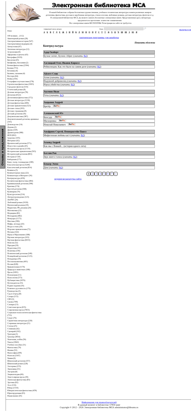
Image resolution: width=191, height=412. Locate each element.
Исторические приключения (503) (21, 151)
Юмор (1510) (12, 388)
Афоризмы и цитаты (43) (17, 54)
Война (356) (12, 79)
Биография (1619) (14, 57)
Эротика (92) (12, 382)
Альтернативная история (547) (20, 41)
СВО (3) (10, 299)
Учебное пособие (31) (16, 345)
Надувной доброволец (55, 81)
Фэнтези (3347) (13, 355)
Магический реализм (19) (18, 205)
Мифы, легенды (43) (15, 224)
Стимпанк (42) (13, 329)
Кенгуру (48, 117)
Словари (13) (12, 304)
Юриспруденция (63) (16, 393)
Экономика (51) (13, 369)
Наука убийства (52, 84)
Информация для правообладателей (99, 402)
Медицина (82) (13, 213)
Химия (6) (11, 358)
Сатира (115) (12, 296)
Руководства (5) (13, 291)
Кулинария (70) (13, 191)
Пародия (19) (12, 245)
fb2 (85, 56)
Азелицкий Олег (52, 63)
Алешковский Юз (53, 113)
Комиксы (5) (12, 170)
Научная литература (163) (18, 237)
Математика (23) (14, 210)
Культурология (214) (16, 194)
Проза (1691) (12, 272)
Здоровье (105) (13, 138)
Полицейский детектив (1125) (19, 256)
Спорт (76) (11, 318)
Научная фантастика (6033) (18, 240)
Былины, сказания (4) (16, 73)
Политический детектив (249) (19, 253)
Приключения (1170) (16, 267)
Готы (46, 95)
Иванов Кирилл (71, 63)
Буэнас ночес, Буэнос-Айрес (58, 56)
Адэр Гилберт (51, 52)
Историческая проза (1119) (18, 148)
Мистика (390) (13, 221)
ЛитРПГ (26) (12, 200)
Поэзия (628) (12, 264)
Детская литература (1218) (18, 100)
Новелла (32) (12, 243)
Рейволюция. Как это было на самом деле (65, 66)
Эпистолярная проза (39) (17, 377)
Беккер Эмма (51, 164)
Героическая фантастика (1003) (20, 84)
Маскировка (50, 121)
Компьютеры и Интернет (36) (19, 175)
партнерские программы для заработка (99, 37)
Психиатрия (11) (14, 275)
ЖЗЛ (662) (11, 135)
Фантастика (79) (14, 347)
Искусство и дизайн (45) (17, 146)
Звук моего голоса (53, 157)
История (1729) (13, 157)
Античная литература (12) (18, 49)
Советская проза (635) (16, 307)
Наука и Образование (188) (18, 234)
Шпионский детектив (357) (18, 361)
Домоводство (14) (14, 124)
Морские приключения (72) (18, 229)
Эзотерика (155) (14, 366)
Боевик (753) (12, 68)
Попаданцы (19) (14, 259)
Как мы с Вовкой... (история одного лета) (65, 146)
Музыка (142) (13, 232)
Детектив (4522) (14, 95)
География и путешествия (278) (20, 81)
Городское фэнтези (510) (17, 87)
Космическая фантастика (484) (20, 181)
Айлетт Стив (51, 73)
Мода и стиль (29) (14, 226)
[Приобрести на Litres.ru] (55, 106)
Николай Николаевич (55, 124)
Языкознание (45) (14, 396)
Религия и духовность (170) (18, 288)
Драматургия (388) (15, 132)
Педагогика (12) (14, 248)
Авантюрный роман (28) (17, 38)
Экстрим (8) (12, 372)
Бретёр (47, 106)
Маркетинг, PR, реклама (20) (19, 208)
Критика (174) (13, 186)
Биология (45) (13, 60)
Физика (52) (12, 350)
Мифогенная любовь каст (57, 135)
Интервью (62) (13, 140)
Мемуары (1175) (14, 218)
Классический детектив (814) (19, 167)
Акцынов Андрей (53, 102)
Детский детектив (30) (16, 114)
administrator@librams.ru (126, 407)
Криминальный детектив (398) (20, 183)
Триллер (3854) (13, 337)
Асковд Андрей (52, 142)
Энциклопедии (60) (15, 374)
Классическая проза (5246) (18, 165)
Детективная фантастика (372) (20, 97)
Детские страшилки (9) (16, 111)
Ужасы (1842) (13, 342)
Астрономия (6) (13, 52)
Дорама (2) (11, 127)
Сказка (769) (12, 302)
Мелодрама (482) (14, 216)
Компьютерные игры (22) (18, 173)
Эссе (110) (11, 385)
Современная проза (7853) (18, 310)
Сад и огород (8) (14, 294)
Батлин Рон (50, 153)
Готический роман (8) (16, 89)
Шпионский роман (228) (17, 363)
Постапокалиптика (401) (17, 261)
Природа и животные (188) (18, 269)
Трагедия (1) (12, 334)
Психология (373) (14, 277)
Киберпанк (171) (14, 159)
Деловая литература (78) (17, 92)
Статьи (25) (12, 326)
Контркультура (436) (16, 178)
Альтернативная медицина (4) (19, 44)
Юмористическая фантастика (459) (22, 390)
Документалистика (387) (17, 116)
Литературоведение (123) (18, 197)
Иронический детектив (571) (19, 143)
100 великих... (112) (15, 36)
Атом (46, 77)
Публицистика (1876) (16, 280)
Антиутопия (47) (14, 46)
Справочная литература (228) (19, 320)
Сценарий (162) (13, 331)
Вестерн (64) (12, 76)
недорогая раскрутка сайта (67, 179)
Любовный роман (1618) (17, 202)
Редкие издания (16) (15, 286)
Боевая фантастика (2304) (18, 65)
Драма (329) (12, 130)
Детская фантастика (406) (18, 103)
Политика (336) (13, 251)
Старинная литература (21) (18, 323)
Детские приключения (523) (19, 105)
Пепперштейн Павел (75, 131)
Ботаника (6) (12, 71)
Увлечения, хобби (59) (16, 339)
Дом (46, 167)
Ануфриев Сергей (53, 131)
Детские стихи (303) (15, 108)
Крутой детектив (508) (16, 189)
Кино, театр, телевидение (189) (20, 162)
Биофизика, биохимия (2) (17, 63)
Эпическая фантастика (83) (18, 380)
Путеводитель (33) (15, 283)
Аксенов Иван (51, 91)
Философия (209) (14, 353)
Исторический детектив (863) (19, 154)
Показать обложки (145, 42)
